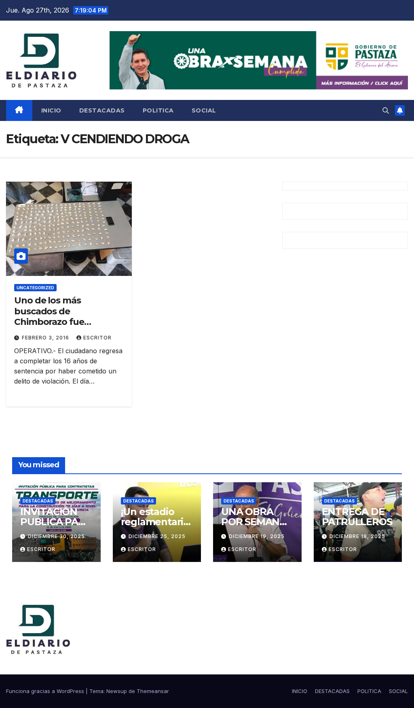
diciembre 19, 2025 (257, 536)
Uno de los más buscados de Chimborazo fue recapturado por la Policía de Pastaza (55, 322)
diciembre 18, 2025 (357, 536)
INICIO (51, 110)
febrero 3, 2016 (46, 338)
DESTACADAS (102, 110)
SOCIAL (204, 110)
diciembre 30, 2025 (56, 536)
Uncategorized (35, 287)
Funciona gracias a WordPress (46, 691)
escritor (97, 338)
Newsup (116, 691)
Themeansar (153, 691)
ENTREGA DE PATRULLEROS (357, 517)
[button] (385, 110)
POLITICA (158, 110)
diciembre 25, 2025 (157, 536)
